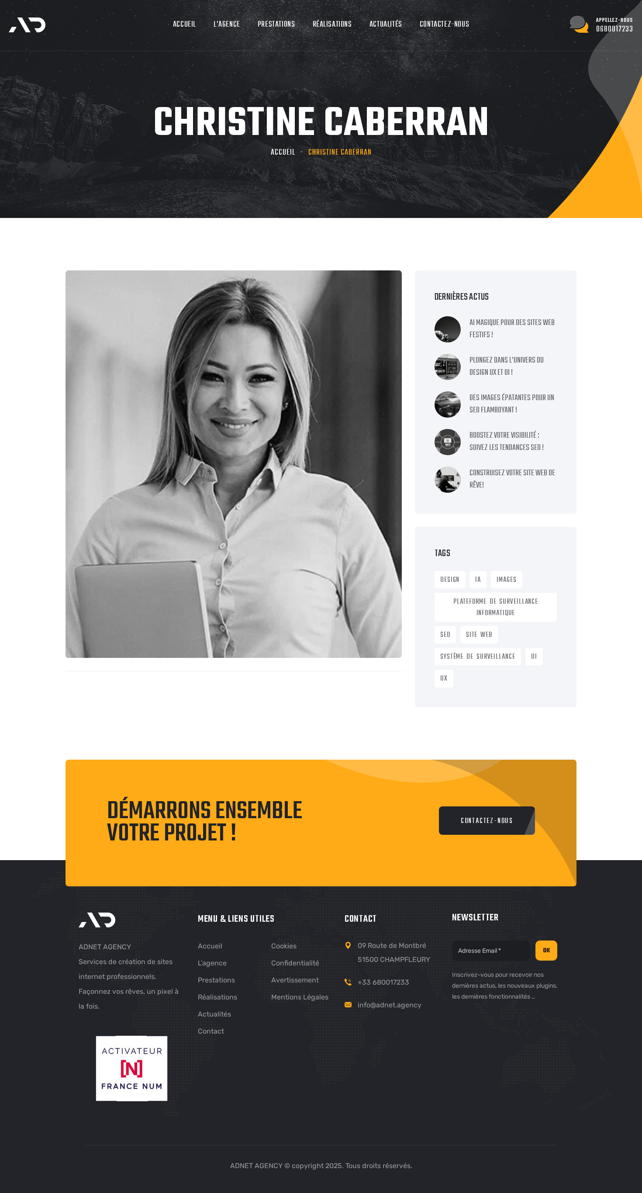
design (449, 580)
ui (534, 657)
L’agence (227, 24)
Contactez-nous (444, 24)
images (506, 580)
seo (445, 635)
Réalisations (332, 24)
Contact (211, 1031)
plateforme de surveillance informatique (495, 607)
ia (478, 580)
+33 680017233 (383, 982)
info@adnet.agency (389, 1005)
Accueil (184, 24)
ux (444, 679)
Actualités (385, 24)
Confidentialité (295, 963)
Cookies (284, 946)
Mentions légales (299, 997)
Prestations (276, 24)
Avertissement (295, 980)
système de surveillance (477, 657)
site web (479, 635)
